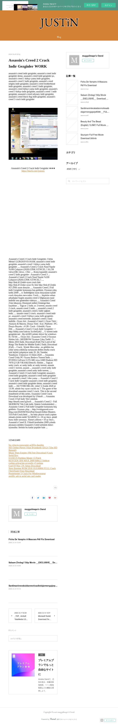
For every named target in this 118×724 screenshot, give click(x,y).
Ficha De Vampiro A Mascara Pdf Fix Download (32, 539)
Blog (59, 36)
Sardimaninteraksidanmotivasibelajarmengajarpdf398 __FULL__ (40, 585)
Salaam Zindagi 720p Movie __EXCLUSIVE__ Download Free (38, 562)
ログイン (108, 5)
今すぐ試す (91, 5)
